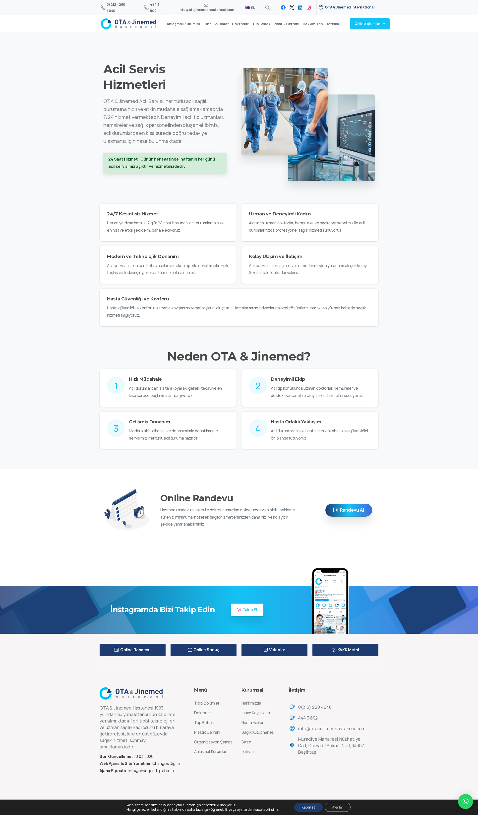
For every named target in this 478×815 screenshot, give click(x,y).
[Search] (267, 7)
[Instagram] (308, 7)
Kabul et (308, 807)
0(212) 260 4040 (116, 7)
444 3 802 (154, 7)
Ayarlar (337, 807)
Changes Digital (166, 763)
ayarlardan (245, 809)
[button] (465, 801)
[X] (292, 7)
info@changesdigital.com (151, 770)
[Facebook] (283, 7)
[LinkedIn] (300, 7)
